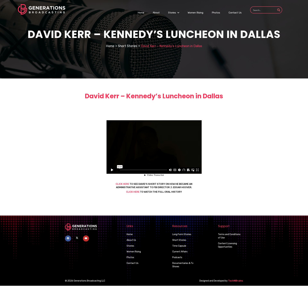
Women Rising (195, 12)
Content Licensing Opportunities (227, 245)
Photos (216, 12)
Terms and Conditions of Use (229, 236)
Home (141, 12)
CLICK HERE (122, 184)
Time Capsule (179, 246)
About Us (131, 240)
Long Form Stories (181, 234)
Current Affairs (180, 251)
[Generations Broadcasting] (41, 9)
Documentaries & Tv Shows (182, 265)
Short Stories (127, 46)
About (156, 12)
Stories (172, 12)
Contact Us (235, 12)
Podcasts (177, 257)
